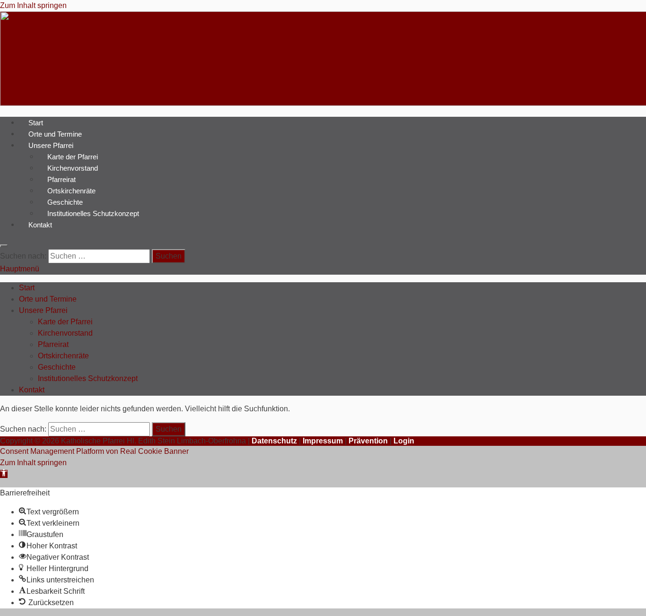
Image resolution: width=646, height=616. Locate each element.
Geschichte (65, 202)
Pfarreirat (61, 179)
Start (35, 122)
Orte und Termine (55, 134)
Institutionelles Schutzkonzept (93, 213)
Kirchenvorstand (72, 168)
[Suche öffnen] (4, 245)
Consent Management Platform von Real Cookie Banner (94, 451)
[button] (4, 474)
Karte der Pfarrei (72, 156)
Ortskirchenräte (71, 190)
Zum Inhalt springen (33, 5)
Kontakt (40, 224)
